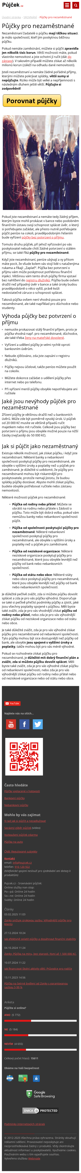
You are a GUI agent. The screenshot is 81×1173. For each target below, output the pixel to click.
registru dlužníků (38, 280)
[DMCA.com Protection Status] (40, 1114)
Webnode (34, 1158)
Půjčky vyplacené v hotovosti (22, 791)
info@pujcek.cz (22, 862)
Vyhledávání (75, 5)
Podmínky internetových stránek (24, 1124)
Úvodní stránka (11, 17)
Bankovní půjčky (14, 798)
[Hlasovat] (40, 1021)
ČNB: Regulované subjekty (20, 851)
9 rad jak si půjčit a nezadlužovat (25, 821)
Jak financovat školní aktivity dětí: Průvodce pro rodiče (38, 968)
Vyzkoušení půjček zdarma (21, 835)
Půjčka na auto (13, 842)
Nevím (9, 1044)
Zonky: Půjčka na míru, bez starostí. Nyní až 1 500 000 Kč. (40, 954)
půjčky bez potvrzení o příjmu (43, 237)
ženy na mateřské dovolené (44, 338)
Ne (6, 1029)
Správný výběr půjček (17, 828)
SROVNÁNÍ (30, 17)
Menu (67, 5)
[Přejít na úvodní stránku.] (13, 7)
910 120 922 (22, 867)
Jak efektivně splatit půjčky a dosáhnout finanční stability (40, 939)
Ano (7, 1015)
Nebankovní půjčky (16, 805)
